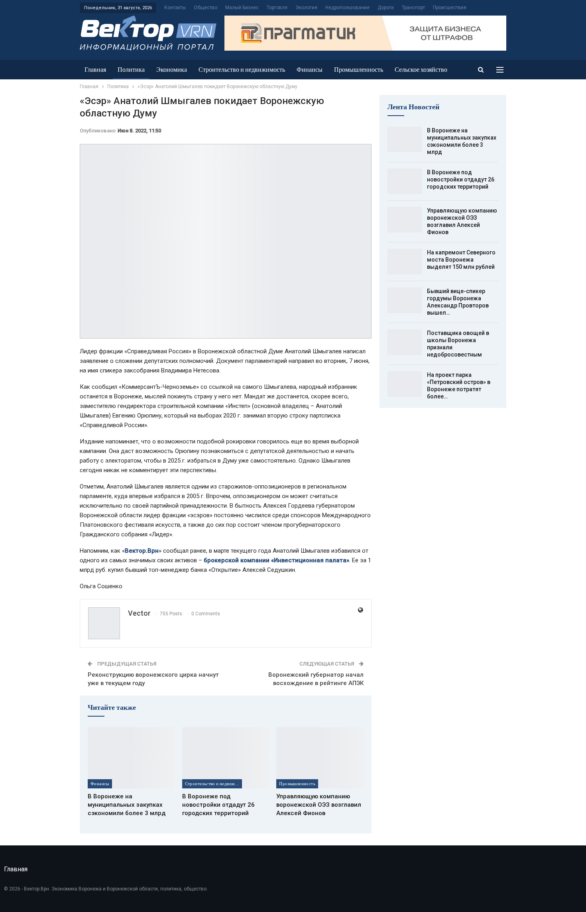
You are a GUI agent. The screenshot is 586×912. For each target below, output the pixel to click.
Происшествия (449, 7)
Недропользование (347, 7)
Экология (306, 7)
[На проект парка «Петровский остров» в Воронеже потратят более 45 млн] (404, 384)
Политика (131, 69)
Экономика (171, 69)
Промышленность (358, 69)
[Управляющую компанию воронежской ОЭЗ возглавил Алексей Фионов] (320, 757)
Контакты (175, 7)
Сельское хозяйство (421, 69)
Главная (95, 69)
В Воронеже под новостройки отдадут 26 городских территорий (460, 179)
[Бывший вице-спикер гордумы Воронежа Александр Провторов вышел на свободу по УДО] (404, 300)
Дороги (386, 7)
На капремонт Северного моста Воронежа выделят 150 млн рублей (461, 259)
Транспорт (413, 7)
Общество (205, 7)
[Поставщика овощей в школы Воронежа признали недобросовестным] (404, 342)
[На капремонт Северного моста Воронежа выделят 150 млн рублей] (404, 261)
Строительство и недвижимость (242, 69)
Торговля (277, 7)
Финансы (309, 69)
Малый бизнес (242, 7)
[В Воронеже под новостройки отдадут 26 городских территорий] (225, 757)
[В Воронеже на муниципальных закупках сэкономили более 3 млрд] (131, 757)
